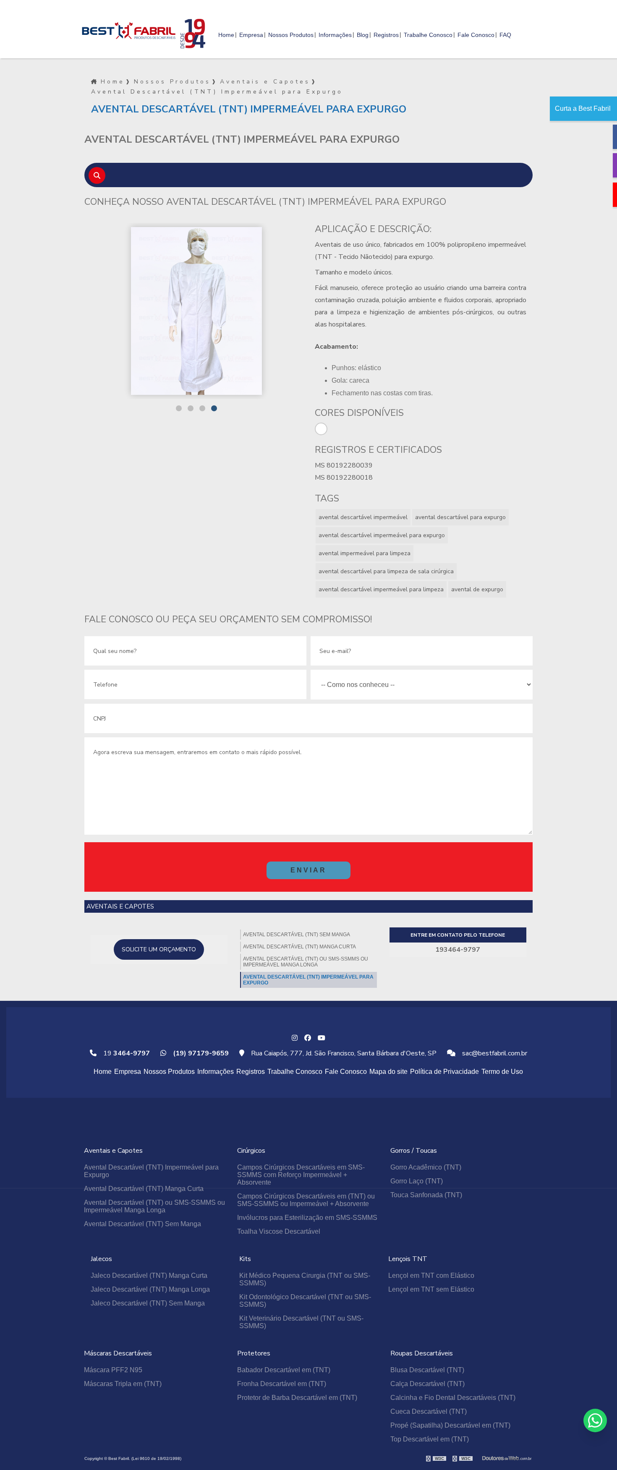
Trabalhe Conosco (428, 34)
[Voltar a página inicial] (128, 26)
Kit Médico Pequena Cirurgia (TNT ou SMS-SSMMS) (304, 1279)
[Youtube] (321, 1038)
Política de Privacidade (444, 1071)
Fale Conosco (476, 34)
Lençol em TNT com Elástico (431, 1275)
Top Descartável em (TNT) (429, 1439)
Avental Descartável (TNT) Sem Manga (296, 934)
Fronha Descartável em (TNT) (281, 1383)
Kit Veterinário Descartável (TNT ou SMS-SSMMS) (301, 1322)
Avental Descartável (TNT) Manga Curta (299, 947)
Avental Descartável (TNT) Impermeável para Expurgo (308, 980)
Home (226, 34)
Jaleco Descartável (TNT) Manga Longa (150, 1289)
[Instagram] (295, 1038)
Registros (386, 34)
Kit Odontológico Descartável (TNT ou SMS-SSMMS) (305, 1300)
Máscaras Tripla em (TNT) (123, 1383)
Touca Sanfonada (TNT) (426, 1194)
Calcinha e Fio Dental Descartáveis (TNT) (452, 1397)
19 (126, 1053)
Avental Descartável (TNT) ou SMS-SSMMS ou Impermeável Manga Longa (305, 962)
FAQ (505, 34)
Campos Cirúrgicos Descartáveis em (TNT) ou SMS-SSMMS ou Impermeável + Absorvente (306, 1200)
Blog (363, 34)
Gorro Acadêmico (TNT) (425, 1167)
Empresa (251, 34)
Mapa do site (388, 1071)
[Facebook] (307, 1038)
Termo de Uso (502, 1071)
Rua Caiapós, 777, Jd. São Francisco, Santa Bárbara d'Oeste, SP (343, 1053)
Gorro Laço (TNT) (416, 1181)
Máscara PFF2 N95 (113, 1369)
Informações (335, 34)
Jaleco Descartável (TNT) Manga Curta (149, 1275)
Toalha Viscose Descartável (278, 1231)
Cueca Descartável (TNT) (428, 1411)
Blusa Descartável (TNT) (427, 1369)
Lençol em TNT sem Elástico (431, 1289)
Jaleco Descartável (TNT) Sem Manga (148, 1303)
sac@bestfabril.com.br (493, 1053)
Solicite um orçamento (159, 949)
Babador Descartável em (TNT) (283, 1369)
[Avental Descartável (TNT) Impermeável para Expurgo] (267, 311)
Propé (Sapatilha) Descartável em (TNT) (450, 1425)
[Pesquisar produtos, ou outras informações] (97, 175)
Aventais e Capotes (265, 82)
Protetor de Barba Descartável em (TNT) (297, 1397)
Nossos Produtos (291, 34)
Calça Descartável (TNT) (427, 1383)
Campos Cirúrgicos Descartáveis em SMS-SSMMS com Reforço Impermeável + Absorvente (301, 1175)
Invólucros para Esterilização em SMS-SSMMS (307, 1217)
